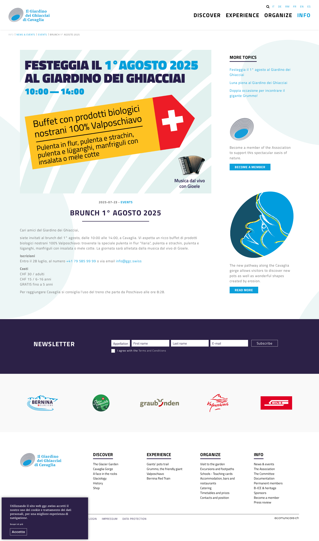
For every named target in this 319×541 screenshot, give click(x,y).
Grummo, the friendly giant (164, 469)
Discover (207, 15)
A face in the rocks (105, 473)
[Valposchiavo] (218, 403)
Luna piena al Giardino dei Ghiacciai (258, 82)
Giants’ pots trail (158, 464)
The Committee (264, 473)
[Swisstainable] (101, 403)
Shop (96, 488)
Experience (242, 15)
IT (273, 6)
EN (302, 6)
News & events (25, 34)
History (98, 483)
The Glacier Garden (105, 464)
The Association (264, 469)
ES (309, 6)
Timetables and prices (214, 492)
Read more (244, 290)
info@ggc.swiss (129, 260)
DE (280, 6)
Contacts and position (214, 497)
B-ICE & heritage (265, 488)
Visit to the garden (212, 464)
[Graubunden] (159, 403)
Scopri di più (16, 524)
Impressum (110, 519)
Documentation (264, 478)
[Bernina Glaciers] (42, 403)
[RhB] (276, 403)
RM (287, 6)
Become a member (250, 167)
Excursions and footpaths (217, 469)
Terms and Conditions (152, 350)
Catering (206, 488)
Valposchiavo (155, 473)
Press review (262, 502)
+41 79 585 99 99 (81, 260)
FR (294, 6)
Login (93, 519)
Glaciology (99, 478)
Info (304, 15)
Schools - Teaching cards (216, 473)
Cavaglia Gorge (103, 469)
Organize (278, 15)
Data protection (134, 519)
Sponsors (260, 492)
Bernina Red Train (158, 478)
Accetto (18, 532)
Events (42, 34)
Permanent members (268, 483)
